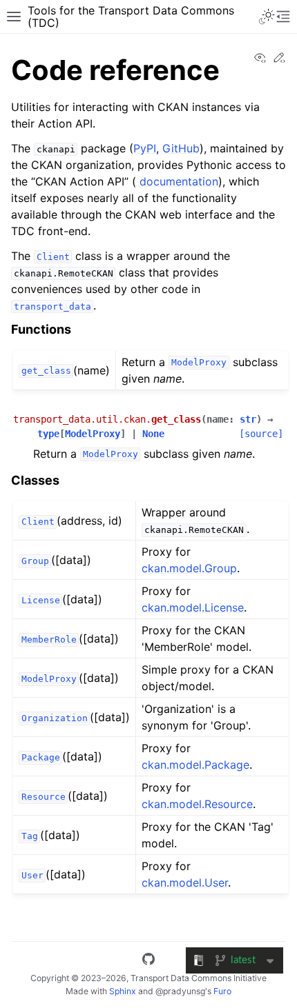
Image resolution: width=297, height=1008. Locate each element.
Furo (222, 991)
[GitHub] (148, 961)
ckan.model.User (185, 882)
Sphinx (122, 991)
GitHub (181, 148)
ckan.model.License (193, 607)
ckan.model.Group (189, 568)
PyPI (144, 148)
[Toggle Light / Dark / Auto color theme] (266, 16)
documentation (179, 181)
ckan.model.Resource (197, 804)
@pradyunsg (180, 991)
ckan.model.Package (195, 765)
